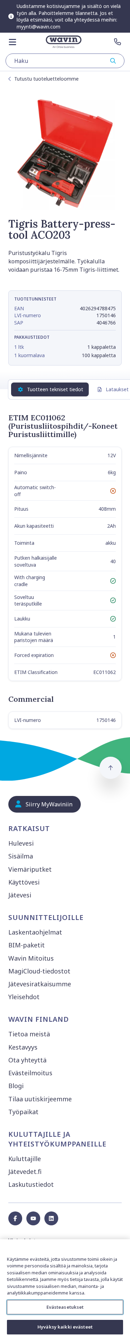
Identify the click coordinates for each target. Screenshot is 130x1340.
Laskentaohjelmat (35, 932)
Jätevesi (19, 895)
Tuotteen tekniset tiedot (55, 389)
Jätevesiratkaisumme (39, 984)
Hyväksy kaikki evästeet (65, 1327)
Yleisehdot (24, 997)
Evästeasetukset (65, 1307)
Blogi (16, 1086)
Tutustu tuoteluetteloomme (46, 78)
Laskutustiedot (31, 1184)
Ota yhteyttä (27, 1060)
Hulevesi (21, 843)
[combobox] (65, 61)
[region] (65, 1289)
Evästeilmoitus (30, 1073)
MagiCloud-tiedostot (39, 971)
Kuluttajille (24, 1158)
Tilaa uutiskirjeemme (40, 1099)
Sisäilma (20, 856)
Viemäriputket (30, 869)
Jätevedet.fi (25, 1171)
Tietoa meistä (29, 1034)
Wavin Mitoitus (31, 958)
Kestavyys (22, 1047)
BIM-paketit (26, 945)
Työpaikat (23, 1112)
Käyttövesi (24, 882)
